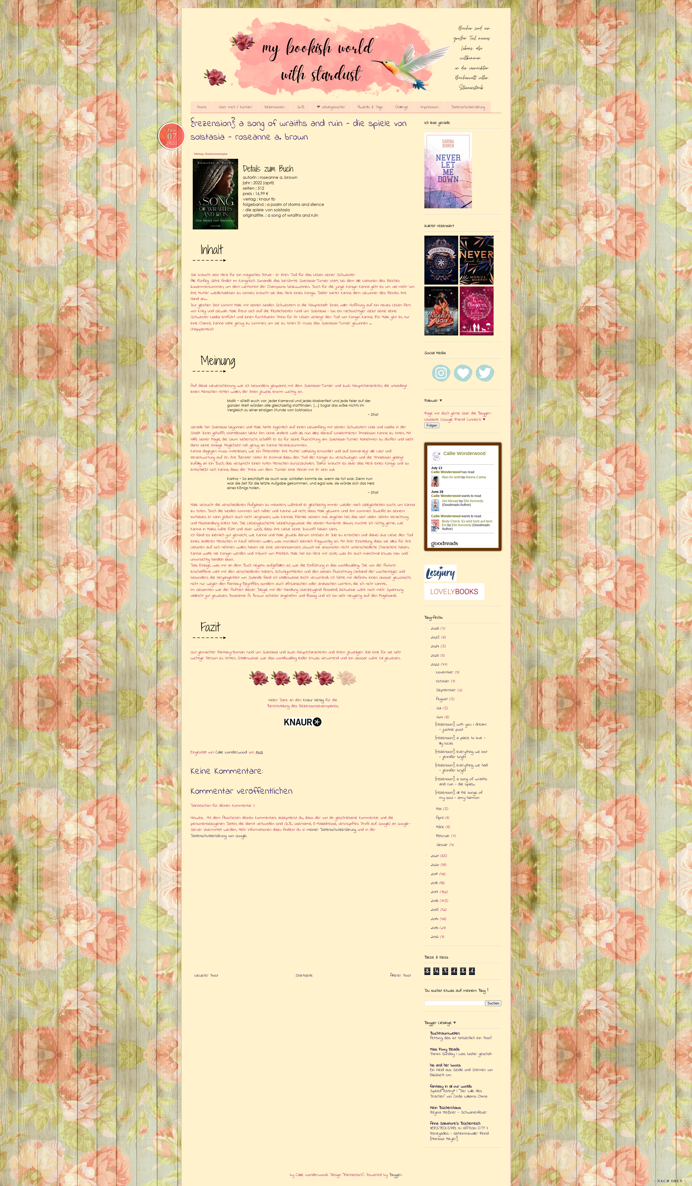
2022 (436, 664)
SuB (300, 107)
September (446, 690)
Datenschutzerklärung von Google (218, 836)
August (442, 699)
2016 (435, 901)
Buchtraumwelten (445, 1033)
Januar (442, 845)
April (440, 818)
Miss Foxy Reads (445, 1049)
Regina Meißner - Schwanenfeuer (458, 1112)
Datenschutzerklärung (468, 107)
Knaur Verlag (313, 700)
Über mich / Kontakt (235, 107)
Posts (202, 107)
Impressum (429, 107)
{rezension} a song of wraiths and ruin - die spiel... (461, 782)
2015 (435, 910)
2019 (435, 874)
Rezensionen (274, 107)
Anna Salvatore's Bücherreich (455, 1123)
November (445, 672)
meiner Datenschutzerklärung (331, 829)
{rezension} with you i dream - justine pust (461, 727)
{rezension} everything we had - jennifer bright (461, 768)
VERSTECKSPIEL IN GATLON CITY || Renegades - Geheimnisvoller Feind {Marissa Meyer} (459, 1133)
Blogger (395, 1175)
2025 (436, 637)
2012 (435, 937)
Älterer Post (400, 975)
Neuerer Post (206, 975)
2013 (435, 928)
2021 (435, 856)
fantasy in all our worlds (451, 1086)
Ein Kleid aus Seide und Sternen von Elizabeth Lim (461, 1072)
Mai (439, 809)
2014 (435, 919)
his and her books (445, 1065)
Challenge (401, 107)
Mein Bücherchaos (445, 1108)
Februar (443, 836)
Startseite (304, 975)
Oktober (443, 681)
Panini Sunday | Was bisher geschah (461, 1054)
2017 (435, 892)
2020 (436, 865)
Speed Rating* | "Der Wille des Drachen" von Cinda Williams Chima (458, 1093)
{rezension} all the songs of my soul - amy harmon (459, 795)
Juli (439, 708)
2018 (435, 883)
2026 (436, 628)
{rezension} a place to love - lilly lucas (460, 740)
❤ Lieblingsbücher (331, 107)
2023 (435, 655)
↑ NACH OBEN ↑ (670, 1181)
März (440, 827)
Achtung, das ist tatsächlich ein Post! (461, 1038)
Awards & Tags (370, 107)
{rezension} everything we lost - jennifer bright (461, 754)
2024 (436, 646)
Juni (440, 717)
